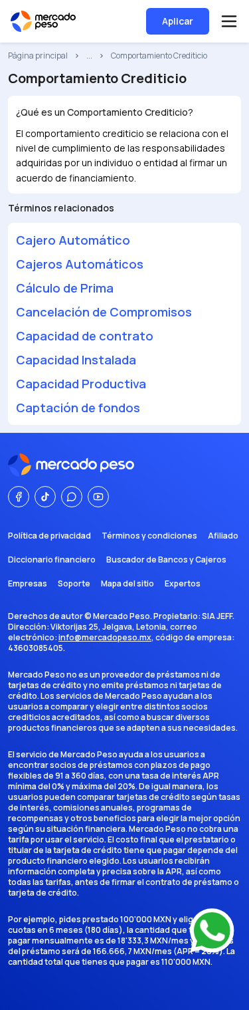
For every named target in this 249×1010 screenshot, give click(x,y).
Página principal (38, 56)
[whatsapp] (71, 496)
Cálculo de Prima (65, 288)
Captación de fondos (78, 408)
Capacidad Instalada (76, 360)
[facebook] (18, 496)
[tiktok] (45, 496)
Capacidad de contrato (84, 336)
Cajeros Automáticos (79, 264)
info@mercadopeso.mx (104, 637)
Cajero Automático (73, 240)
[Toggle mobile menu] (229, 21)
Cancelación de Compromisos (104, 312)
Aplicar (177, 21)
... (89, 56)
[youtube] (98, 496)
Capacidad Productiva (81, 384)
